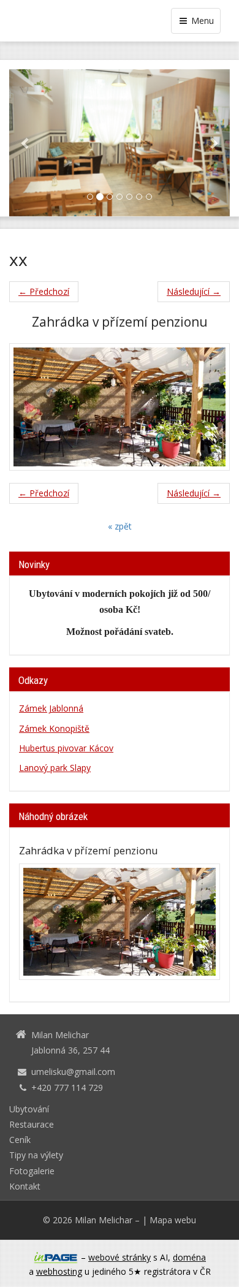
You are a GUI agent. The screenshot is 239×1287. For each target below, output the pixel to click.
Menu (201, 20)
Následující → (194, 291)
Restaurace (31, 1124)
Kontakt (24, 1186)
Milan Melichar (103, 1220)
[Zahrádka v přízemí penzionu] (119, 407)
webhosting (59, 1271)
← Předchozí (43, 291)
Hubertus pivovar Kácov (66, 748)
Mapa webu (173, 1220)
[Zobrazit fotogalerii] (119, 922)
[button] (25, 142)
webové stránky (119, 1257)
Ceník (20, 1139)
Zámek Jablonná (51, 708)
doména (189, 1257)
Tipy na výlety (36, 1155)
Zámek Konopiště (54, 728)
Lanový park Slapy (55, 767)
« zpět (120, 526)
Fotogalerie (32, 1171)
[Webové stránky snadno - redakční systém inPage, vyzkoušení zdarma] (55, 1257)
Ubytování (29, 1109)
